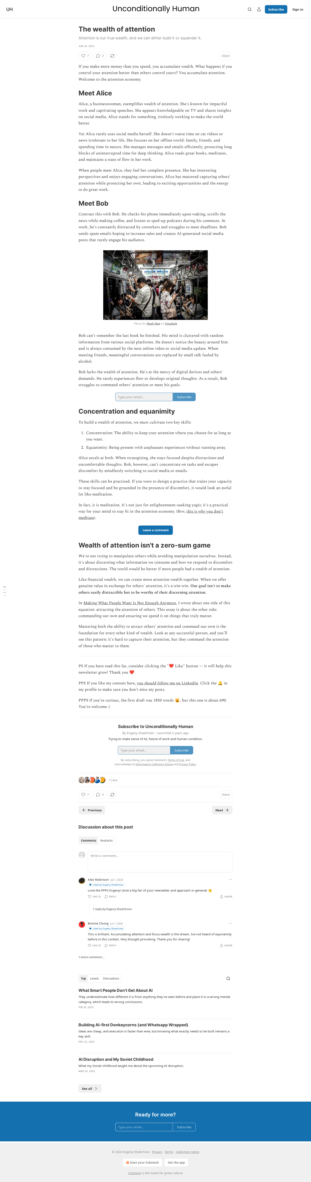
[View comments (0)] (90, 1047)
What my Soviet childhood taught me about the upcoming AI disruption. (131, 1066)
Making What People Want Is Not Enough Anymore (129, 603)
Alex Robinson (98, 879)
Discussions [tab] (111, 978)
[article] (155, 1001)
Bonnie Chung (98, 923)
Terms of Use (176, 760)
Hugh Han (153, 323)
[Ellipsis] (230, 879)
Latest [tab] (94, 978)
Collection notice (187, 1152)
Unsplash (171, 323)
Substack (134, 1173)
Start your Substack (144, 1162)
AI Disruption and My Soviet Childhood (115, 1059)
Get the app (176, 1162)
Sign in (297, 9)
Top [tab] (83, 978)
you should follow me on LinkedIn (167, 683)
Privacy (157, 1152)
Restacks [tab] (106, 840)
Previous (95, 810)
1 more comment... (91, 957)
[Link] (72, 93)
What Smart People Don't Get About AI (115, 990)
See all (87, 1088)
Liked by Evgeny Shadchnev (108, 884)
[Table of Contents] (5, 591)
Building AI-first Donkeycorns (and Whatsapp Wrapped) (133, 1024)
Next (219, 810)
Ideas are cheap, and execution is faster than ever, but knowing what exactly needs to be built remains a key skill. (154, 1033)
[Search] (249, 9)
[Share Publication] (259, 9)
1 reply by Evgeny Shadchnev (112, 909)
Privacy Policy (187, 764)
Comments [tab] (88, 840)
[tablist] (96, 840)
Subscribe (276, 9)
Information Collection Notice (154, 764)
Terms (169, 1152)
